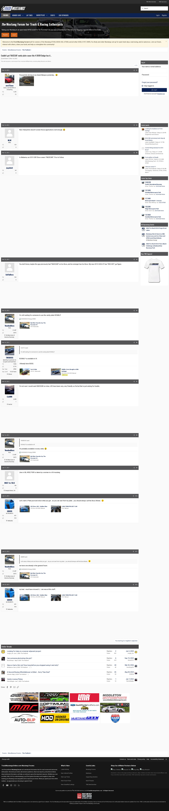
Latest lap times (146, 178)
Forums (5, 15)
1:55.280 (148, 206)
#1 (136, 70)
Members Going (152, 240)
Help (148, 759)
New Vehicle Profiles (66, 773)
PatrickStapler (10, 681)
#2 (136, 125)
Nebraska (10, 520)
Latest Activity (65, 769)
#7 (136, 381)
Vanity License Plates (15, 679)
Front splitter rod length (151, 157)
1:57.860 (148, 215)
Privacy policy (141, 759)
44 (115, 665)
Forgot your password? (150, 82)
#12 (136, 584)
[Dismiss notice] (166, 42)
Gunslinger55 (130, 667)
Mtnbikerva (10, 667)
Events (52, 15)
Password (145, 75)
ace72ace (5, 58)
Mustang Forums (28, 766)
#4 (136, 259)
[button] (22, 15)
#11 (136, 551)
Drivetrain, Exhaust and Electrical (154, 153)
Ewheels (9, 674)
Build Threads (90, 780)
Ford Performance (108, 801)
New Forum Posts (66, 780)
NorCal (10, 404)
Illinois (10, 374)
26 (115, 672)
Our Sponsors (63, 15)
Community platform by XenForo (70, 790)
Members (88, 773)
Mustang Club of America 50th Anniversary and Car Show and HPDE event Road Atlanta (155, 236)
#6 (136, 342)
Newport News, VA (10, 490)
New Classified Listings (67, 784)
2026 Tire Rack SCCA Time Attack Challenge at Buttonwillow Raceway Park (156, 246)
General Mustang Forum (151, 144)
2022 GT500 (162, 202)
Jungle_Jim (10, 653)
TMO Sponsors (163, 1)
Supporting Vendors (91, 777)
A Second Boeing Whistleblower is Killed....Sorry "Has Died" (28, 672)
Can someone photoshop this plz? (19, 658)
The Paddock (24, 653)
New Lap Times (65, 777)
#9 (136, 467)
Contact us (123, 759)
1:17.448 (148, 198)
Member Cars (16, 15)
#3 (136, 152)
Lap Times (29, 15)
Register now (161, 94)
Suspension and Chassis (152, 134)
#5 (136, 310)
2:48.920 (148, 182)
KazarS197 (131, 660)
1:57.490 (148, 190)
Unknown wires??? (150, 166)
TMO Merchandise (151, 1)
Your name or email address (151, 67)
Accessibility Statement (157, 759)
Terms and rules (131, 759)
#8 (136, 435)
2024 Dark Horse (160, 186)
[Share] (134, 70)
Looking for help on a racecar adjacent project (24, 651)
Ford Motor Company (21, 801)
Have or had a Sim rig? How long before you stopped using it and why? (32, 665)
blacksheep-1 (10, 660)
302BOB (131, 674)
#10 (136, 496)
